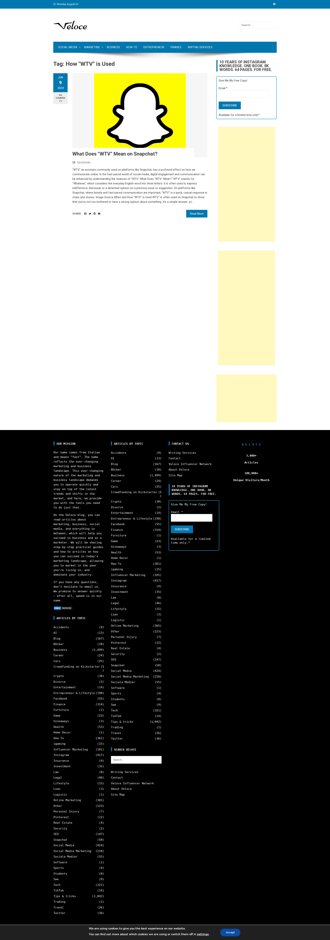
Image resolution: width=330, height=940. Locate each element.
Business (113, 47)
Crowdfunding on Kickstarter (76, 666)
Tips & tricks (84, 162)
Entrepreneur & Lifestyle (74, 693)
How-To (131, 47)
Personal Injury (66, 811)
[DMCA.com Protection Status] (63, 608)
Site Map (118, 794)
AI (55, 633)
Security (60, 828)
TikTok (58, 890)
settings (203, 934)
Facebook (60, 698)
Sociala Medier (65, 856)
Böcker (58, 644)
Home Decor (62, 732)
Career (58, 655)
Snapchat (60, 839)
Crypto (58, 676)
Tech (56, 885)
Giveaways (61, 721)
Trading (59, 901)
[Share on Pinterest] (94, 213)
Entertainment (64, 687)
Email (223, 88)
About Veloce (121, 789)
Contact (117, 777)
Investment (62, 766)
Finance (176, 47)
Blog (56, 638)
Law (56, 772)
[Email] (99, 213)
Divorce (59, 681)
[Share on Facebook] (85, 213)
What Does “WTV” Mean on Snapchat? (115, 154)
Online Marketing (67, 800)
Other (57, 806)
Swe (56, 879)
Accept (230, 932)
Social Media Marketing (72, 851)
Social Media (67, 47)
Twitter (59, 913)
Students (60, 873)
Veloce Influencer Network (132, 783)
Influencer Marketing (70, 749)
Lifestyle (61, 783)
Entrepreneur (153, 47)
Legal (57, 777)
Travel (58, 907)
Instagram (61, 755)
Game (56, 715)
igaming (59, 743)
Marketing (92, 47)
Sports (58, 868)
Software (60, 862)
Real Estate (62, 822)
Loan (56, 789)
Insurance (61, 760)
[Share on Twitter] (90, 213)
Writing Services (200, 47)
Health (58, 727)
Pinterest (61, 817)
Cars (56, 661)
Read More (197, 213)
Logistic (60, 794)
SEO (56, 834)
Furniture (61, 710)
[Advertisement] (246, 184)
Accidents (61, 627)
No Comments (60, 98)
